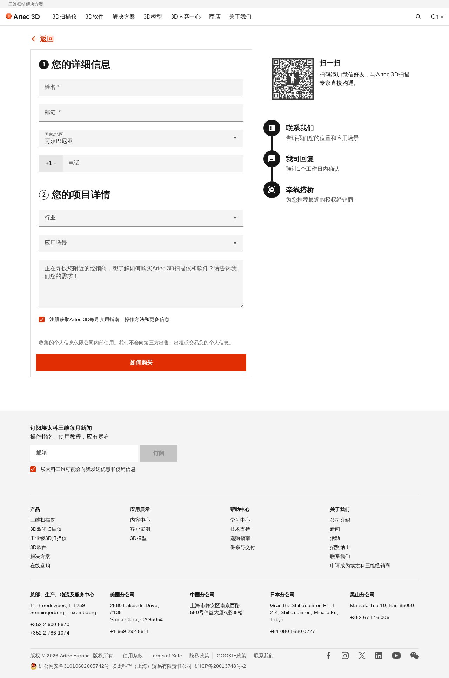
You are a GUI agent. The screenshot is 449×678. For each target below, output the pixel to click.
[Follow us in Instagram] (345, 655)
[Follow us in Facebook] (328, 655)
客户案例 (140, 529)
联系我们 (340, 556)
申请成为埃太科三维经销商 (360, 565)
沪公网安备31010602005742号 (74, 666)
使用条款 (133, 655)
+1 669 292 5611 (129, 631)
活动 (335, 538)
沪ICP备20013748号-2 (220, 666)
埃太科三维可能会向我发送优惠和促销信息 (88, 469)
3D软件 (38, 547)
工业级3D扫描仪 (48, 538)
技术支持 (240, 529)
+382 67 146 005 (369, 617)
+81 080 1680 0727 (292, 631)
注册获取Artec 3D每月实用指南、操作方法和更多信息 (109, 319)
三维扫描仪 (42, 520)
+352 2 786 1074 (49, 633)
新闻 (335, 529)
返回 (47, 39)
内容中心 (140, 520)
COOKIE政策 (231, 655)
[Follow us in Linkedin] (378, 655)
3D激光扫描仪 (46, 529)
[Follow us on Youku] (396, 655)
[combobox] (51, 163)
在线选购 (40, 565)
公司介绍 (340, 520)
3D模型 (138, 538)
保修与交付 (242, 547)
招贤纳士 (340, 547)
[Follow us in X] (362, 655)
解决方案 (40, 556)
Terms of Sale (166, 655)
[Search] (418, 16)
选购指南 (240, 538)
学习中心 (240, 520)
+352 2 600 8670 (49, 624)
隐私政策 (199, 655)
